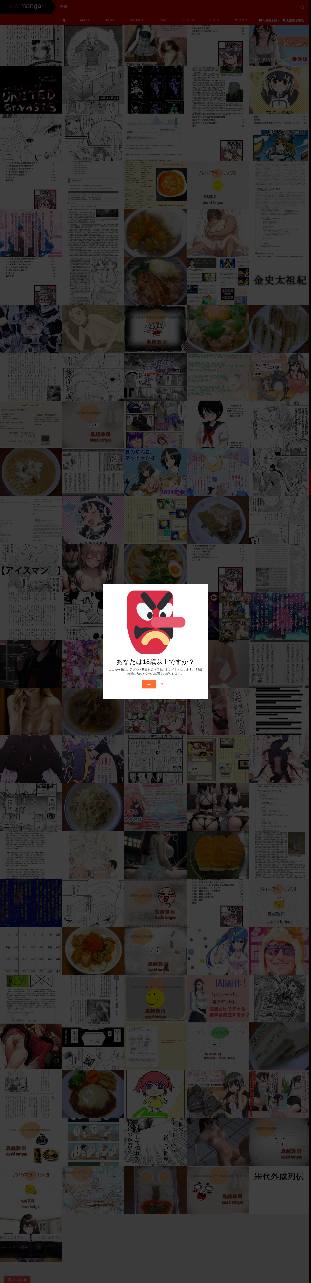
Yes (149, 684)
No (163, 684)
